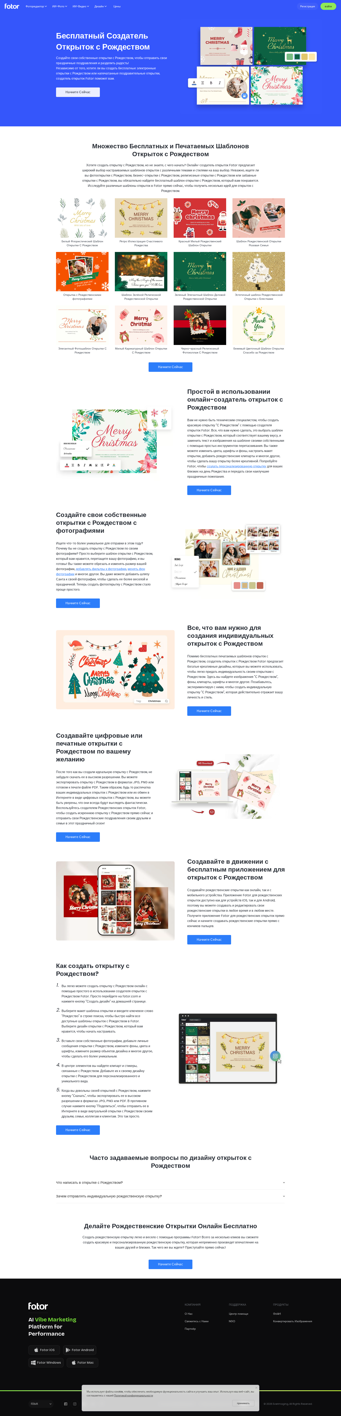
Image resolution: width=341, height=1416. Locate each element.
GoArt (277, 1314)
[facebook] (66, 1404)
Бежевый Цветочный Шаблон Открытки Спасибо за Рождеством (258, 350)
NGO (232, 1321)
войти (328, 6)
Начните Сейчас (78, 92)
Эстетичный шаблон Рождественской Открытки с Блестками (259, 297)
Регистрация (307, 6)
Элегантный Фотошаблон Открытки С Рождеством (82, 350)
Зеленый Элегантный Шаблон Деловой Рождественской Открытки (200, 297)
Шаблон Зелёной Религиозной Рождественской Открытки (141, 297)
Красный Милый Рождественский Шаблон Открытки (200, 243)
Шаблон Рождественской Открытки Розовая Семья (258, 243)
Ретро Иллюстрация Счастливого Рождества (141, 243)
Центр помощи (238, 1314)
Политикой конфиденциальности (133, 1395)
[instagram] (75, 1404)
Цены (117, 6)
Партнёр (190, 1329)
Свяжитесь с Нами (197, 1321)
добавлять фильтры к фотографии (101, 569)
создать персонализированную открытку (236, 466)
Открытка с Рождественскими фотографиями (82, 297)
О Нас (189, 1314)
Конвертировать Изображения (292, 1321)
